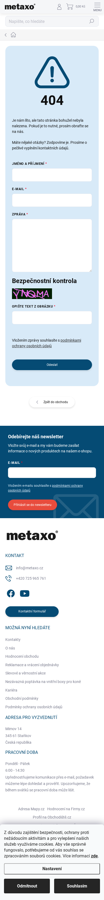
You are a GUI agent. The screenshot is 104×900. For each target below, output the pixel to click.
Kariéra (11, 690)
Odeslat (52, 365)
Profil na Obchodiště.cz (52, 817)
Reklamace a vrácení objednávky (32, 665)
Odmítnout (27, 886)
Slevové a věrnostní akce (25, 673)
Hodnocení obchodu (22, 656)
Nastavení (52, 868)
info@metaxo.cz (29, 568)
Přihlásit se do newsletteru (32, 505)
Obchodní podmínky (21, 698)
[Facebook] (10, 592)
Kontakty (13, 639)
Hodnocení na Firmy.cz (66, 809)
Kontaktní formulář (32, 611)
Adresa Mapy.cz (31, 809)
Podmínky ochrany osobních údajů (33, 707)
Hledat (92, 21)
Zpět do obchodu (55, 402)
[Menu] (97, 6)
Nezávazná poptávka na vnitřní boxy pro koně (43, 682)
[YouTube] (25, 592)
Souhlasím (77, 886)
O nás (10, 648)
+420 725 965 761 (31, 578)
